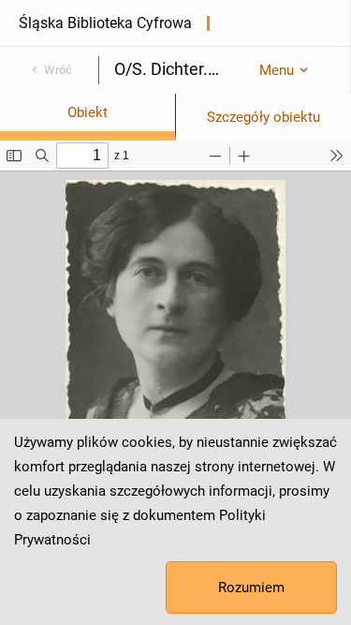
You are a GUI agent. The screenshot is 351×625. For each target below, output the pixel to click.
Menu (276, 70)
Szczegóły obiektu (263, 117)
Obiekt (87, 112)
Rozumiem (251, 587)
